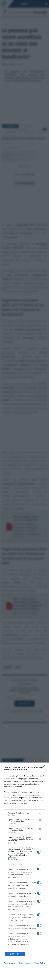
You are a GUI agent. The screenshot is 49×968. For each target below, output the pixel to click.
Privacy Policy (39, 963)
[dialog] (24, 865)
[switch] (39, 820)
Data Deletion (9, 963)
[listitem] (24, 814)
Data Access (24, 963)
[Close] (43, 767)
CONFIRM (15, 954)
